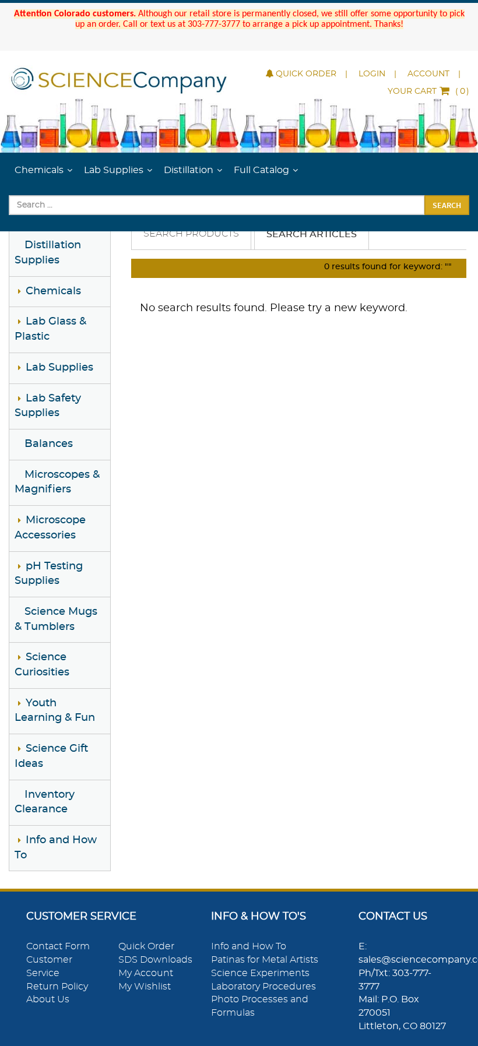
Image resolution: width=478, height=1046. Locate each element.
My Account (145, 973)
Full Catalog (261, 170)
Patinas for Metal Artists (264, 959)
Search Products (191, 233)
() (428, 91)
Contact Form (58, 946)
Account (428, 74)
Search (447, 205)
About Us (47, 999)
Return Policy (57, 986)
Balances (48, 444)
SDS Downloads (155, 959)
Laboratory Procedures (263, 986)
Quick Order (306, 74)
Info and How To (248, 946)
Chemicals (39, 170)
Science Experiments (260, 973)
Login (371, 74)
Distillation (188, 170)
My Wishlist (144, 986)
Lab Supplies (113, 170)
